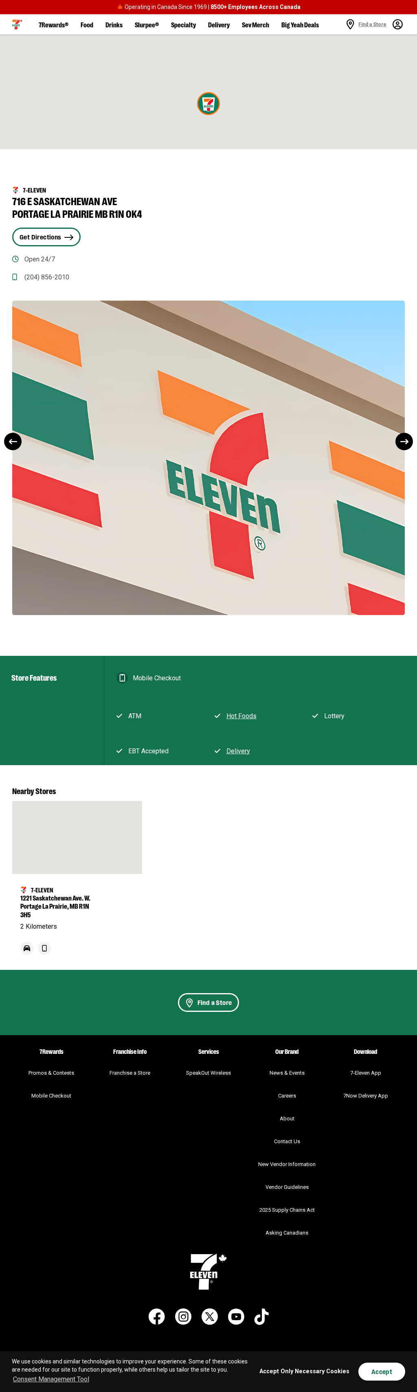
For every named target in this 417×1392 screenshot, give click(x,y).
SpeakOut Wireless (208, 1073)
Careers (287, 1096)
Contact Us (287, 1141)
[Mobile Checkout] (44, 952)
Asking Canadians (287, 1233)
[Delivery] (26, 952)
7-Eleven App (365, 1073)
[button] (17, 24)
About (287, 1118)
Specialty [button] (183, 24)
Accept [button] (381, 1371)
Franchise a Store (130, 1073)
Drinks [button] (114, 24)
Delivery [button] (219, 24)
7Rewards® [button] (53, 24)
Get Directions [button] (40, 237)
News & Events (287, 1073)
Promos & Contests (51, 1073)
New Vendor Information (287, 1164)
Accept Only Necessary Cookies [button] (304, 1371)
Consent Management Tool (51, 1379)
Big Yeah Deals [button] (300, 24)
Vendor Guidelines (287, 1187)
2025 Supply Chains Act (287, 1210)
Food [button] (87, 24)
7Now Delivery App (365, 1096)
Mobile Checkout (51, 1096)
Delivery (238, 751)
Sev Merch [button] (255, 24)
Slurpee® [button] (147, 24)
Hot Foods (241, 716)
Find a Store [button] (215, 1002)
